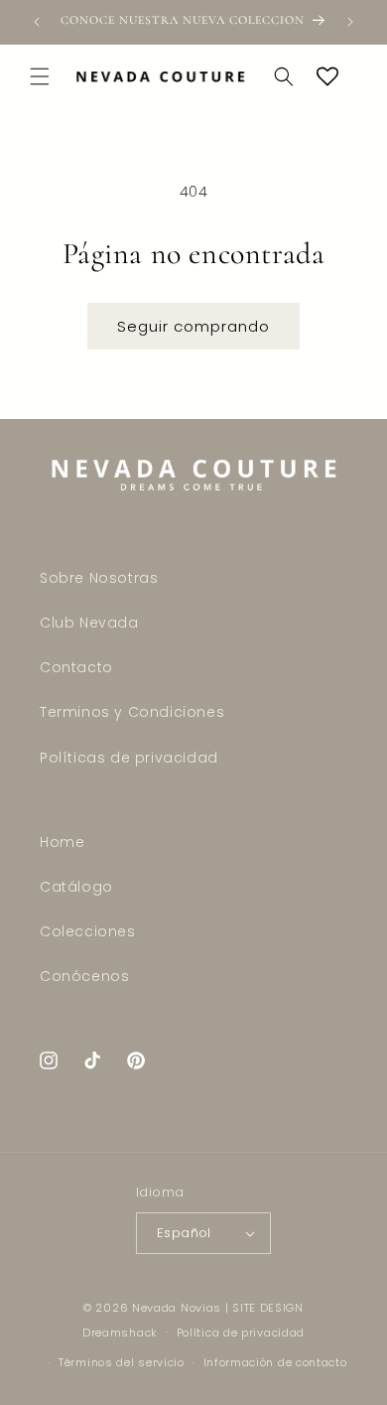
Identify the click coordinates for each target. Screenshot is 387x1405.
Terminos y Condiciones (132, 712)
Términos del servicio (122, 1362)
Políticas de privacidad (129, 758)
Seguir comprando (193, 326)
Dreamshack (120, 1331)
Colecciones (88, 931)
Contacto (76, 667)
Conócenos (84, 976)
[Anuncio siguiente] (350, 22)
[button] (40, 76)
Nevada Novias (176, 1308)
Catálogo (76, 887)
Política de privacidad (241, 1332)
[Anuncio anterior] (37, 22)
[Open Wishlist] (327, 76)
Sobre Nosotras (99, 578)
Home (62, 842)
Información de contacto (275, 1362)
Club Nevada (89, 622)
